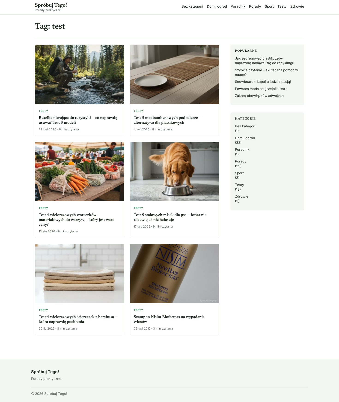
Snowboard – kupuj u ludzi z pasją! (263, 82)
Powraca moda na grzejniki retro (261, 89)
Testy (282, 6)
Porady (255, 6)
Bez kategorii (192, 6)
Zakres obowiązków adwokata (259, 96)
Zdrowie (297, 6)
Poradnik (238, 6)
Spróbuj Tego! (51, 5)
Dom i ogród (217, 6)
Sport (269, 6)
